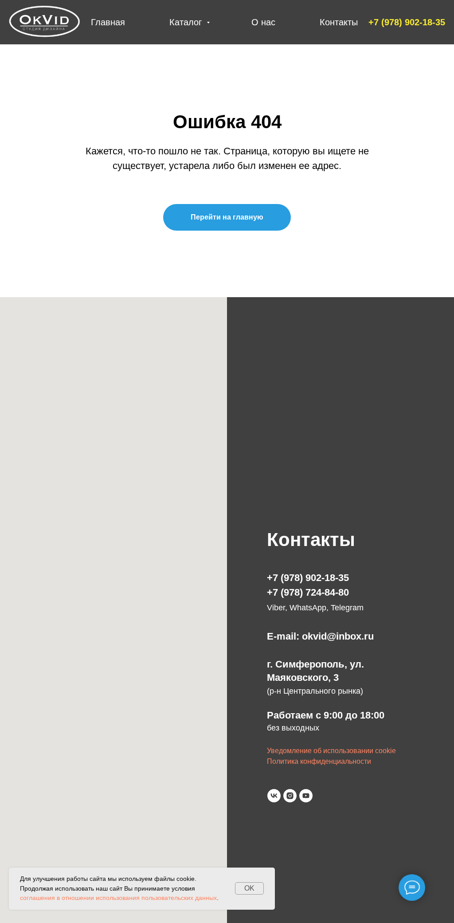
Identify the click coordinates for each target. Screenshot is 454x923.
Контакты (339, 22)
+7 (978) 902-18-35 (308, 577)
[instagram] (290, 795)
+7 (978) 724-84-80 (308, 592)
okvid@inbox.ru (338, 636)
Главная (108, 22)
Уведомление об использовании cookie (331, 750)
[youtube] (306, 795)
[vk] (274, 795)
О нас (263, 22)
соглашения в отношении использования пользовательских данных (118, 897)
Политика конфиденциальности (319, 761)
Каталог (186, 22)
